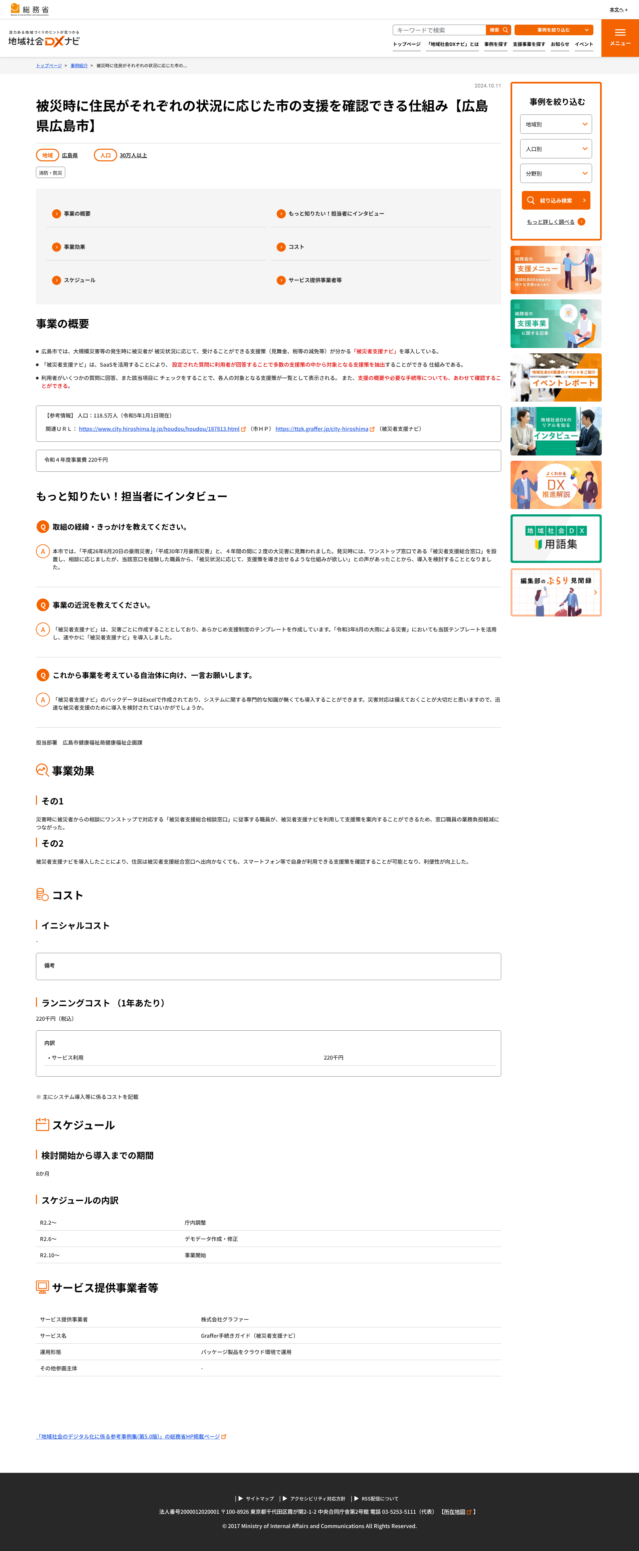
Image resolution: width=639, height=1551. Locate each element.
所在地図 (454, 1511)
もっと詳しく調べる (551, 222)
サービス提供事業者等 (315, 280)
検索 (494, 29)
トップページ (407, 44)
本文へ (617, 9)
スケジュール (80, 280)
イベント (584, 44)
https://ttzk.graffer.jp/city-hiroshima (322, 428)
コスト (297, 247)
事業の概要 (77, 213)
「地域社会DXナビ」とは (452, 44)
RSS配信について (380, 1498)
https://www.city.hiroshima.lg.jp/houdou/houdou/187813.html (159, 428)
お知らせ (560, 44)
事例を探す (496, 44)
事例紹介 (79, 65)
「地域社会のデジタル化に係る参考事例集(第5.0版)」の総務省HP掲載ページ (128, 1436)
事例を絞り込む (553, 29)
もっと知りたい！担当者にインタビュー (336, 213)
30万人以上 (133, 155)
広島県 (70, 155)
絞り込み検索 (556, 200)
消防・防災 (50, 172)
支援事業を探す (529, 44)
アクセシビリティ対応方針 (317, 1498)
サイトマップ (260, 1498)
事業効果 (74, 247)
